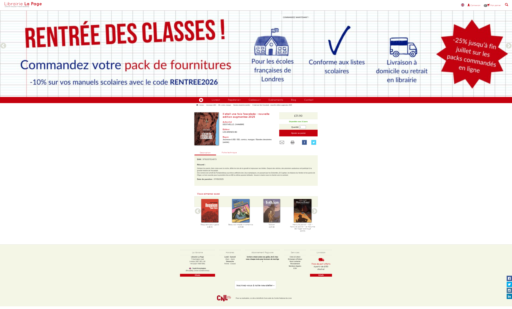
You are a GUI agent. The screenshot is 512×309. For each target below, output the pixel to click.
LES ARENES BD (230, 132)
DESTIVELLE (228, 124)
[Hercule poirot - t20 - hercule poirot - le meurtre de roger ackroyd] (302, 210)
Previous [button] (3, 42)
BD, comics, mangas (224, 105)
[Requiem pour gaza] (210, 210)
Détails (197, 275)
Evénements (276, 99)
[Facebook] (304, 142)
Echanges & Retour (295, 259)
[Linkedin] (509, 296)
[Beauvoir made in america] (240, 210)
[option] (256, 48)
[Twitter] (314, 142)
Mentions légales (295, 266)
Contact (308, 99)
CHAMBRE (239, 124)
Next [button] (508, 42)
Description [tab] (205, 153)
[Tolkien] (271, 210)
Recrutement (295, 264)
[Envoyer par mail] (282, 142)
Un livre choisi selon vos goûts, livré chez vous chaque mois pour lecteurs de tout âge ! (262, 259)
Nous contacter (295, 261)
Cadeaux (254, 99)
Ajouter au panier (298, 133)
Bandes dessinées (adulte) (241, 105)
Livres (215, 99)
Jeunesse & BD (211, 105)
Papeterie (233, 99)
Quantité (295, 127)
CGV (295, 268)
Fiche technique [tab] (229, 152)
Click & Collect (295, 257)
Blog (293, 99)
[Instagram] (509, 290)
